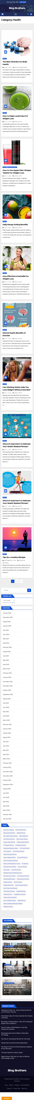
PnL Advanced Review (23, 876)
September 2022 (8, 694)
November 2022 (8, 686)
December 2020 (8, 771)
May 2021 (6, 750)
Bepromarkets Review (9, 833)
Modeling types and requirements (13, 873)
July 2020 (6, 793)
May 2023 (6, 660)
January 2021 (7, 767)
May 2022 (6, 711)
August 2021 (7, 737)
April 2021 (6, 754)
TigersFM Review (21, 891)
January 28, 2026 (11, 935)
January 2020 (7, 819)
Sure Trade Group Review (10, 888)
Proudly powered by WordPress (12, 1079)
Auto (6, 927)
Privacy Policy (16, 1088)
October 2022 (7, 690)
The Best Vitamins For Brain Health (12, 1052)
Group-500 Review (22, 857)
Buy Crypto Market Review (10, 836)
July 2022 (6, 703)
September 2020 (8, 784)
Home (6, 1085)
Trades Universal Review (10, 897)
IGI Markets (25, 863)
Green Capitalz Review (10, 857)
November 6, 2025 (11, 953)
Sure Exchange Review (21, 885)
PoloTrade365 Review (9, 879)
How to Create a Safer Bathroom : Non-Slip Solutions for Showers (14, 987)
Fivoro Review (7, 851)
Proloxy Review (18, 882)
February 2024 (7, 647)
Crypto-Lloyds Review (9, 842)
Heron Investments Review (11, 860)
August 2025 (7, 621)
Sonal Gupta (18, 121)
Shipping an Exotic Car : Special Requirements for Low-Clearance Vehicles (16, 932)
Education (7, 964)
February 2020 (7, 814)
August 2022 (7, 698)
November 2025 (8, 617)
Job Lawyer (7, 869)
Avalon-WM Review (21, 829)
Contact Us (9, 1088)
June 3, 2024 (8, 67)
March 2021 (6, 758)
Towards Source (8, 894)
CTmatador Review (9, 845)
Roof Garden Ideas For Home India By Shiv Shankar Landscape (15, 950)
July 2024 (6, 630)
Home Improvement (12, 167)
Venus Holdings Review (10, 900)
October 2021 (7, 733)
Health (4, 58)
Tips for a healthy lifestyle (14, 557)
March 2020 (6, 810)
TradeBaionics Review (19, 894)
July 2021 (6, 741)
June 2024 (6, 634)
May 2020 (6, 801)
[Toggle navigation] (15, 14)
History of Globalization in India (12, 863)
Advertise (17, 1085)
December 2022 (8, 681)
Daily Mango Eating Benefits (15, 224)
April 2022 (6, 716)
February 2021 (7, 763)
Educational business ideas (11, 848)
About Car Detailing (9, 829)
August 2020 (7, 788)
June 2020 (6, 797)
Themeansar (17, 1081)
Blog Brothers (17, 8)
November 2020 (8, 776)
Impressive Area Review (10, 866)
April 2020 (6, 806)
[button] (28, 14)
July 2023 (6, 656)
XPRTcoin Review (8, 906)
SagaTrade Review (8, 885)
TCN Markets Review (9, 891)
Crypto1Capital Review (23, 842)
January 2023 (7, 677)
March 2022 (6, 720)
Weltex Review (21, 900)
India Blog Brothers (20, 67)
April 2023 (6, 664)
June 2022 (6, 707)
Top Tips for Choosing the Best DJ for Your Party (15, 1039)
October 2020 (7, 780)
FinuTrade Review (24, 848)
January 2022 (7, 728)
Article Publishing (25, 1085)
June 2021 (6, 746)
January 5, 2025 (11, 990)
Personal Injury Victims (9, 876)
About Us (11, 1085)
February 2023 (7, 673)
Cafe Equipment (23, 836)
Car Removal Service (9, 839)
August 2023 (7, 651)
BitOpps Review (21, 833)
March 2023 (6, 668)
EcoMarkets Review (21, 845)
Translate (13, 602)
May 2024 (6, 638)
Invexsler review (22, 866)
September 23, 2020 (10, 560)
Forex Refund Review (18, 851)
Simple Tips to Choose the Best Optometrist (14, 1043)
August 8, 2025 (10, 971)
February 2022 (7, 724)
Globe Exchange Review (10, 854)
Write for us (24, 1088)
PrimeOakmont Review (23, 879)
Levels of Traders (16, 869)
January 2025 (7, 626)
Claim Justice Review (22, 839)
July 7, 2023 (7, 121)
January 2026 (7, 613)
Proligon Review (8, 882)
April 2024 (6, 643)
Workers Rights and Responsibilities (13, 903)
